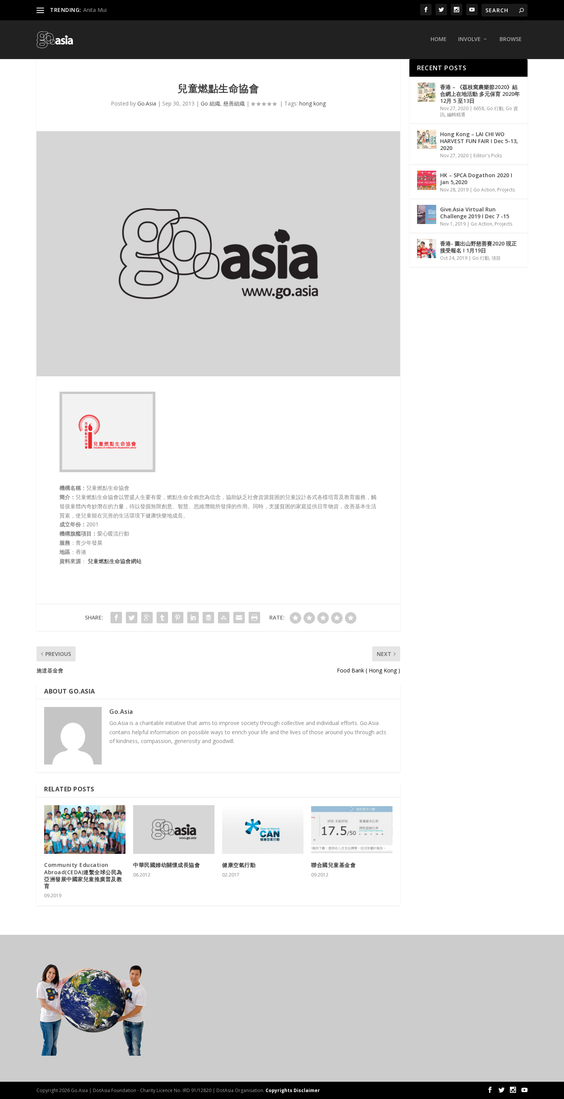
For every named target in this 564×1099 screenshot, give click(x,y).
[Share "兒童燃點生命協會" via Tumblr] (162, 617)
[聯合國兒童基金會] (351, 829)
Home (438, 39)
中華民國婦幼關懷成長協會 (166, 864)
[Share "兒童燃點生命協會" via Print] (254, 617)
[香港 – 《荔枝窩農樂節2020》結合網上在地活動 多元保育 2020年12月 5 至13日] (426, 92)
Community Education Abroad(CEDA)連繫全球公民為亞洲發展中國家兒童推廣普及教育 (83, 875)
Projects (506, 189)
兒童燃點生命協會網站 (115, 561)
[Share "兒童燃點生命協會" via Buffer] (208, 617)
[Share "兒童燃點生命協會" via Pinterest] (177, 617)
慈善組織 (234, 103)
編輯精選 (456, 114)
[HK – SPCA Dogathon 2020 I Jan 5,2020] (426, 180)
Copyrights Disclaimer (293, 1090)
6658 (478, 108)
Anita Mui (95, 9)
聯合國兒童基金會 (333, 864)
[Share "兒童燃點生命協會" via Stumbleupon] (223, 617)
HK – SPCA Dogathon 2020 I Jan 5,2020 (476, 178)
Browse (511, 39)
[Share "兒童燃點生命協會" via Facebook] (116, 617)
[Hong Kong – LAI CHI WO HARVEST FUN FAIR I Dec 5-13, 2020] (426, 139)
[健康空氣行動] (262, 829)
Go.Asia (146, 103)
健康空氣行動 (239, 864)
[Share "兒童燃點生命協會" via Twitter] (131, 617)
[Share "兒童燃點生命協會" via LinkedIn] (193, 617)
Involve (469, 39)
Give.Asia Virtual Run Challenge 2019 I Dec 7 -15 (474, 213)
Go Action (484, 189)
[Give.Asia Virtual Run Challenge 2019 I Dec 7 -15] (426, 214)
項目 (496, 258)
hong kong (312, 103)
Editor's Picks (487, 155)
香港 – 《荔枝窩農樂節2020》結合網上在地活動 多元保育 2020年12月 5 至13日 (480, 93)
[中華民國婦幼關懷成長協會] (173, 829)
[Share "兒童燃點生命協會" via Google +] (147, 617)
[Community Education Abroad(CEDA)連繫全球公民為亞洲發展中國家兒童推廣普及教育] (84, 829)
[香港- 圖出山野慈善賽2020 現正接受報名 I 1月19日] (426, 248)
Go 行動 (494, 108)
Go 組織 (210, 103)
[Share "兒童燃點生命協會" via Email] (239, 617)
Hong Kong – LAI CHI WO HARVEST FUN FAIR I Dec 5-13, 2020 (479, 141)
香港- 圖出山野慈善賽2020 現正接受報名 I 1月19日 (478, 247)
